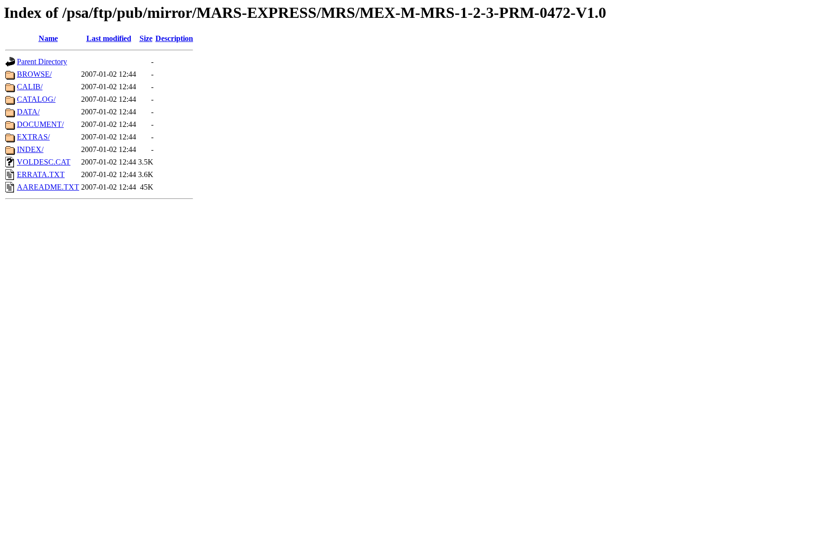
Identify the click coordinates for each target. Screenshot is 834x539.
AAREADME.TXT (48, 187)
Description (174, 38)
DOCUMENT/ (40, 124)
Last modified (108, 38)
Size (146, 38)
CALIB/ (29, 87)
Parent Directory (42, 61)
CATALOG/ (36, 99)
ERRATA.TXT (41, 174)
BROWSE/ (34, 74)
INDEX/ (30, 149)
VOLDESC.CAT (43, 162)
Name (48, 38)
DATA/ (28, 112)
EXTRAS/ (33, 137)
